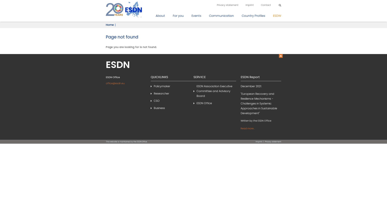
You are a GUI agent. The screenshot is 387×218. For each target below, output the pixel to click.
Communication (221, 16)
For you (178, 16)
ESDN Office (204, 103)
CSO (156, 101)
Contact (266, 5)
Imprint (250, 5)
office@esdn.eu (115, 83)
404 (281, 56)
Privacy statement (227, 5)
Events (196, 16)
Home (110, 25)
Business (159, 108)
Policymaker (162, 86)
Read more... (248, 128)
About (160, 16)
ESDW (277, 16)
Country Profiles (253, 16)
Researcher (161, 93)
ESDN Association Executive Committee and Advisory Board (214, 91)
